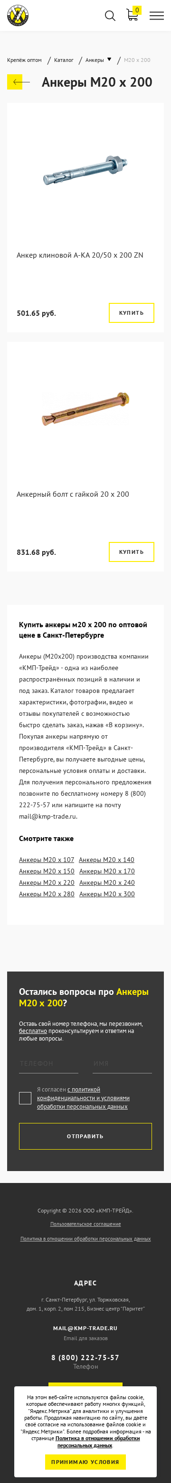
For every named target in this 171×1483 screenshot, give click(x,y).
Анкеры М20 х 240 (107, 882)
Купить (131, 312)
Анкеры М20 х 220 (47, 882)
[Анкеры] (18, 81)
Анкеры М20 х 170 (107, 871)
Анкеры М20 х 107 (46, 859)
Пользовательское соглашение (85, 1224)
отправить (85, 1136)
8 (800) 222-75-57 (85, 1357)
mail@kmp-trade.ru (85, 1328)
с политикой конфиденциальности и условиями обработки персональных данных (83, 1098)
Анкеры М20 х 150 (47, 871)
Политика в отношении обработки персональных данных (85, 1238)
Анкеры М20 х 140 (106, 859)
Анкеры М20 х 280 (47, 894)
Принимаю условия (85, 1461)
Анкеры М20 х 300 (107, 894)
